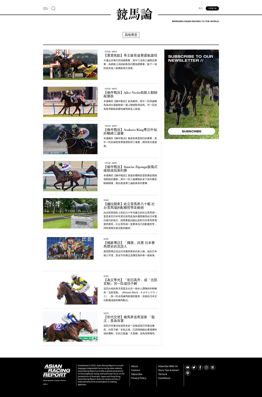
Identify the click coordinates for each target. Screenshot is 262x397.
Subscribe (136, 374)
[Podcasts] (187, 373)
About (134, 366)
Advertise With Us (168, 366)
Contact (135, 370)
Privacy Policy (138, 378)
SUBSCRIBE (192, 131)
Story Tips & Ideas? (168, 370)
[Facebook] (200, 367)
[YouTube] (187, 367)
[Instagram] (206, 367)
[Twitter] (193, 367)
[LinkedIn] (212, 367)
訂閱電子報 (212, 8)
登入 (201, 8)
